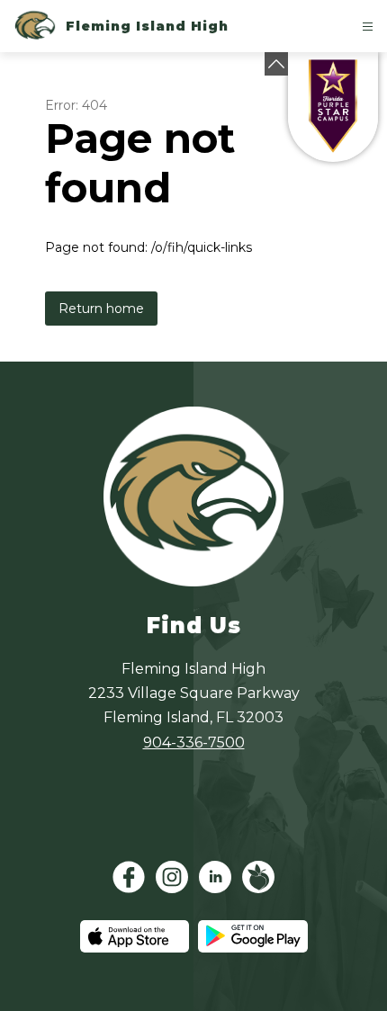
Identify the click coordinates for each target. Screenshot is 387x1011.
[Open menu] (367, 26)
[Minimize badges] (276, 64)
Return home (101, 308)
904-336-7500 (194, 742)
